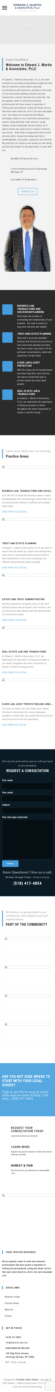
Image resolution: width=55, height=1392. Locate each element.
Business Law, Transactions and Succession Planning (27, 490)
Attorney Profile (12, 1297)
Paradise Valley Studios (27, 1379)
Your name (7, 780)
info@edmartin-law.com (17, 1342)
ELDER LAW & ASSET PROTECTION (28, 364)
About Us (9, 1309)
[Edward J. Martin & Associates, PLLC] (27, 8)
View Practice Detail (15, 511)
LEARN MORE (20, 1147)
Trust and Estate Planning (19, 543)
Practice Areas (12, 1303)
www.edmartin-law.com (17, 1348)
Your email (7, 792)
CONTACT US (27, 191)
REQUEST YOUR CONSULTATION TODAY (27, 1129)
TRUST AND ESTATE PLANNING (34, 333)
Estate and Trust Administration (23, 599)
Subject (6, 805)
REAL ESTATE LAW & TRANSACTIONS (28, 392)
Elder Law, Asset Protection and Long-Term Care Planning (27, 704)
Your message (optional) (15, 817)
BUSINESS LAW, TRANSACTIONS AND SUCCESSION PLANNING (30, 308)
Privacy (8, 1316)
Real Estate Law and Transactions (24, 651)
